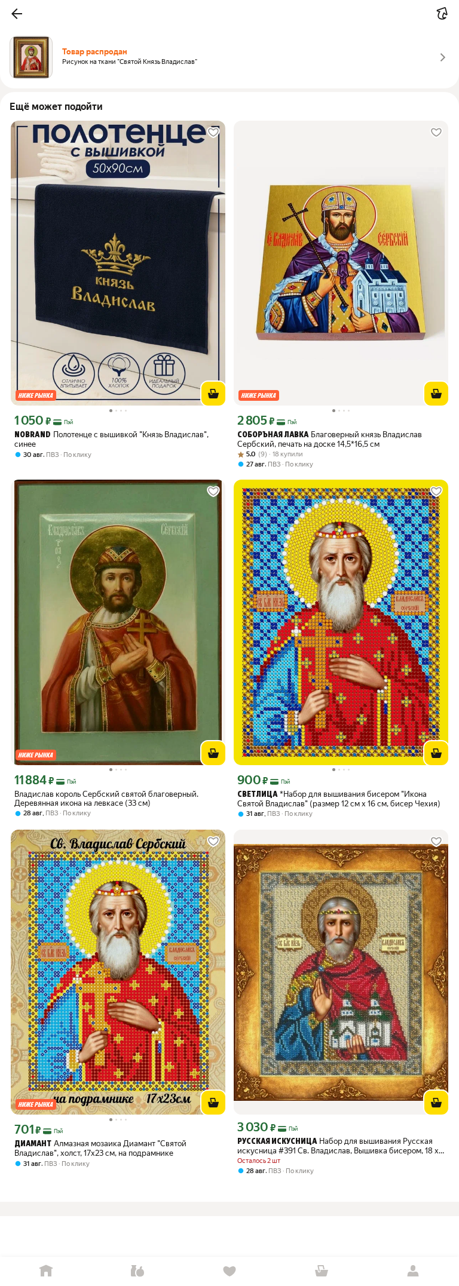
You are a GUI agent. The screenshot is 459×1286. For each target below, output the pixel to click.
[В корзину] (213, 393)
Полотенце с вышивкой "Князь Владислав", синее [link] (111, 439)
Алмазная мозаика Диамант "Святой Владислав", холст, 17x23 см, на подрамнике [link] (100, 1148)
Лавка (138, 1271)
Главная (46, 1271)
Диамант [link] (32, 1144)
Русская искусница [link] (277, 1142)
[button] (17, 14)
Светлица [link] (257, 795)
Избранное (229, 1271)
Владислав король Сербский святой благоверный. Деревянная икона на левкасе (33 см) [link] (106, 799)
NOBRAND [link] (32, 435)
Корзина (322, 1271)
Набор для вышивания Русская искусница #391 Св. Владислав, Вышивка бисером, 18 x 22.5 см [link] (338, 1146)
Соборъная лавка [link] (272, 435)
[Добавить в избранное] (213, 132)
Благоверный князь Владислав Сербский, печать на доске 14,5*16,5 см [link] (329, 439)
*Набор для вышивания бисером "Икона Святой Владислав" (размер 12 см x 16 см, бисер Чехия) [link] (338, 799)
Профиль (413, 1271)
